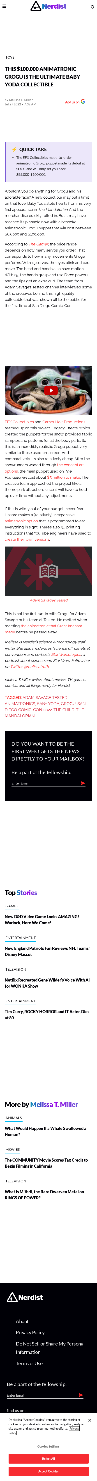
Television (15, 969)
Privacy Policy (30, 1332)
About (22, 1321)
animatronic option (21, 521)
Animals (13, 1117)
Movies (12, 1149)
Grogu (68, 703)
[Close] (90, 1420)
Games (11, 906)
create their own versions (27, 539)
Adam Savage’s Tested (48, 600)
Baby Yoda (48, 703)
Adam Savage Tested (45, 697)
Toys (9, 57)
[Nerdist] (48, 7)
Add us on (71, 102)
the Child (63, 710)
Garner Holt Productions (63, 422)
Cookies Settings (48, 1446)
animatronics (20, 703)
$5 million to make (63, 477)
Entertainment (20, 937)
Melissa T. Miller (21, 100)
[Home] (25, 1301)
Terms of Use (29, 1363)
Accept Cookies (48, 1471)
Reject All (48, 1458)
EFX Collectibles (19, 422)
